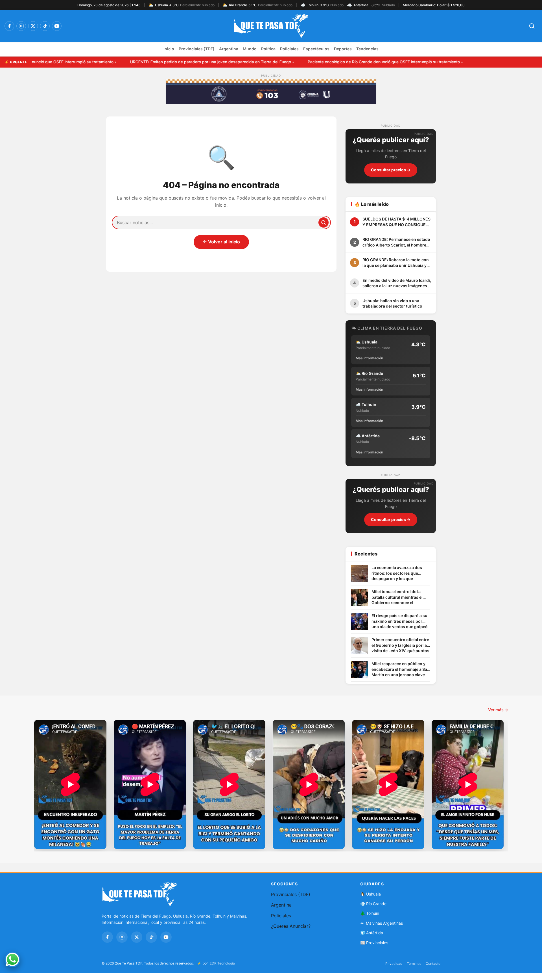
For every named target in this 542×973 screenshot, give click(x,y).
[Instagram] (21, 26)
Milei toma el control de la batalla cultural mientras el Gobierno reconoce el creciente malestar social (397, 597)
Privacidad (393, 963)
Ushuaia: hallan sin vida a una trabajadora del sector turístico (392, 303)
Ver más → (498, 709)
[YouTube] (57, 26)
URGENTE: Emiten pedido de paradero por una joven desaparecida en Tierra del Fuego (106, 61)
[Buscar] (323, 222)
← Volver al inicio (221, 242)
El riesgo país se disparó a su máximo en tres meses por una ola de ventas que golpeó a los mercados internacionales (399, 621)
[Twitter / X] (33, 26)
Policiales (289, 48)
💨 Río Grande (373, 903)
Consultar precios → (390, 169)
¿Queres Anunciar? (291, 926)
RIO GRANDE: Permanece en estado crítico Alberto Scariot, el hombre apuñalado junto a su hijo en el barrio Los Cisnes (396, 242)
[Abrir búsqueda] (531, 26)
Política (268, 48)
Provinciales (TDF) (197, 48)
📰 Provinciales (374, 942)
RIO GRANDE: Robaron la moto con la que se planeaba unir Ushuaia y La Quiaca (395, 262)
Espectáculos (316, 48)
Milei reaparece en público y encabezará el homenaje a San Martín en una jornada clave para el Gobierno (400, 669)
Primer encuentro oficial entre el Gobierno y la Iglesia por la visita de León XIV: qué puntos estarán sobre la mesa (400, 645)
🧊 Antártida (371, 932)
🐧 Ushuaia (370, 894)
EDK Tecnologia (222, 963)
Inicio (168, 48)
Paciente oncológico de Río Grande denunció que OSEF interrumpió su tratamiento (280, 61)
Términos (414, 963)
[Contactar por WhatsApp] (12, 959)
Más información (369, 358)
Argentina (228, 48)
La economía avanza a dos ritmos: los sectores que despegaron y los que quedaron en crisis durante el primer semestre (399, 573)
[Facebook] (9, 26)
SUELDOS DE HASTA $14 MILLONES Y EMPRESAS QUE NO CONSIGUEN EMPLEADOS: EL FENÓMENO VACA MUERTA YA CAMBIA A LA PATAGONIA (396, 222)
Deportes (343, 48)
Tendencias (367, 48)
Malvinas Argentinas (384, 923)
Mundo (250, 48)
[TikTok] (45, 26)
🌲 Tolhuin (369, 913)
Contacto (433, 963)
